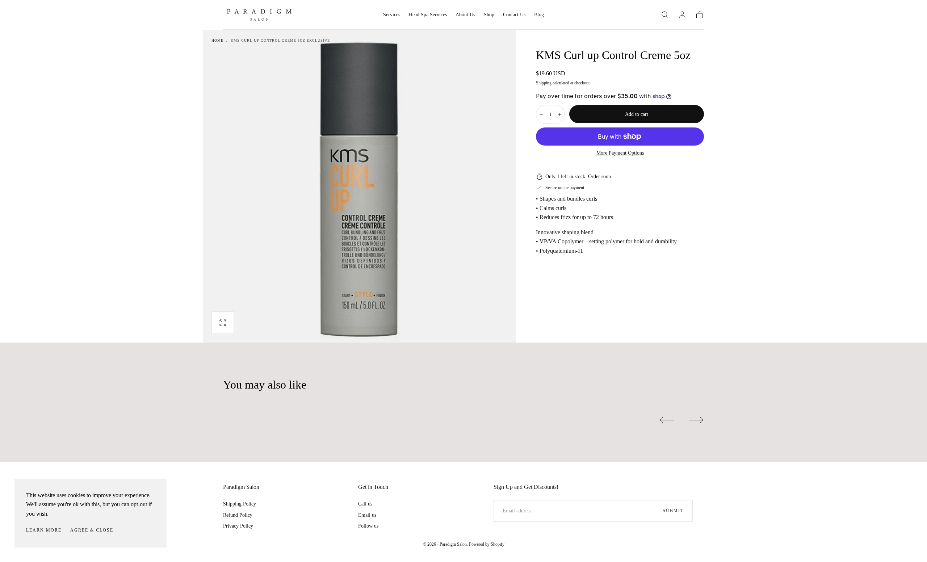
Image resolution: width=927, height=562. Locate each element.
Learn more (44, 530)
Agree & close (91, 530)
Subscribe (506, 307)
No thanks (464, 332)
